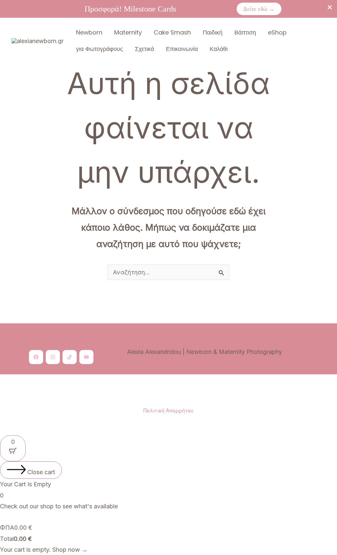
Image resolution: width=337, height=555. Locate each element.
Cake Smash (172, 32)
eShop (277, 32)
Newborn (89, 32)
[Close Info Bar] (330, 7)
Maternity (128, 32)
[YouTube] (86, 357)
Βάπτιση (245, 32)
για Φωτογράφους (99, 49)
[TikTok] (70, 357)
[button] (259, 9)
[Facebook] (36, 357)
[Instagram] (53, 357)
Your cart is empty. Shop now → (44, 549)
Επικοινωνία (182, 49)
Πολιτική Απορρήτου (168, 410)
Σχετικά (144, 49)
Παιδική (212, 32)
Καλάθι (219, 49)
